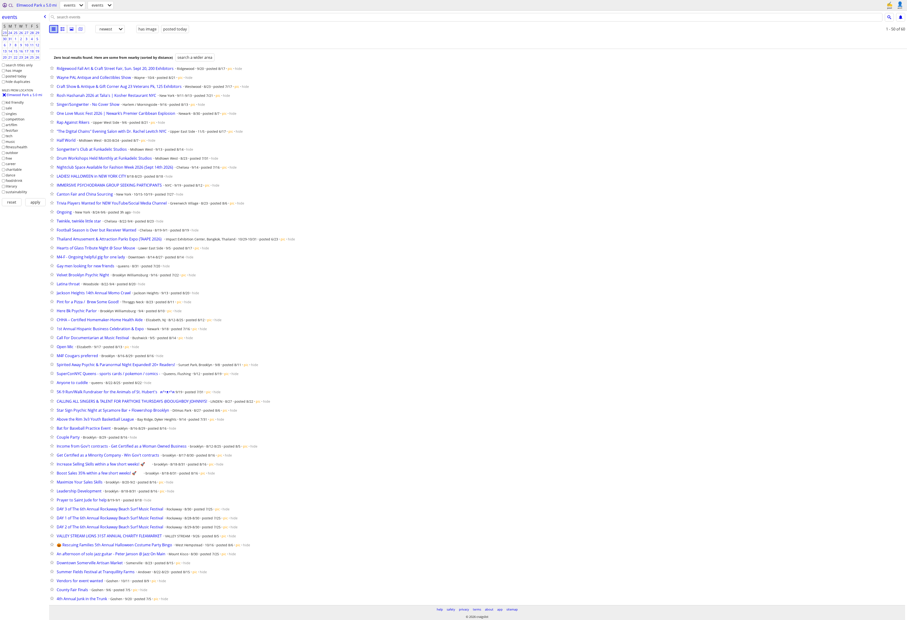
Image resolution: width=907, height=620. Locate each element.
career (11, 164)
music (10, 141)
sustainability (16, 192)
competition (15, 119)
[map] (80, 29)
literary (11, 186)
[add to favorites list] (53, 68)
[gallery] (71, 29)
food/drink (14, 180)
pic (230, 68)
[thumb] (62, 29)
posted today (16, 76)
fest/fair (12, 130)
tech (9, 136)
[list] (53, 29)
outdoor (12, 152)
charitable (14, 169)
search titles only (19, 65)
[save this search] (900, 17)
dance (10, 175)
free (9, 158)
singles (11, 113)
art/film (11, 125)
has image (14, 70)
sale (9, 108)
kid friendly (15, 102)
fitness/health (16, 147)
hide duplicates (18, 81)
